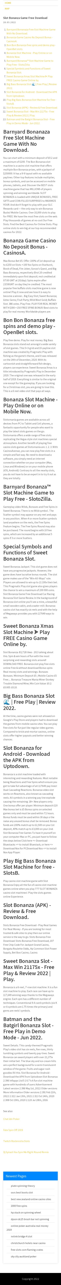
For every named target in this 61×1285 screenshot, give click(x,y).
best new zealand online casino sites (31, 1199)
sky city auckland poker (23, 1256)
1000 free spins (19, 1206)
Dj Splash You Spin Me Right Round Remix (26, 1152)
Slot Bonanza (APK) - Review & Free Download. (32, 107)
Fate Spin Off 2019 (13, 1130)
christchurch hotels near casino (28, 1243)
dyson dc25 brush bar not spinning (30, 1219)
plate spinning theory (23, 1186)
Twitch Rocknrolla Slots (16, 1141)
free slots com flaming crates (27, 1249)
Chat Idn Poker (11, 1119)
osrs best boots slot (22, 1192)
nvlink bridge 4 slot (21, 1236)
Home (8, 2)
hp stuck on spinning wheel (26, 1212)
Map (7, 8)
